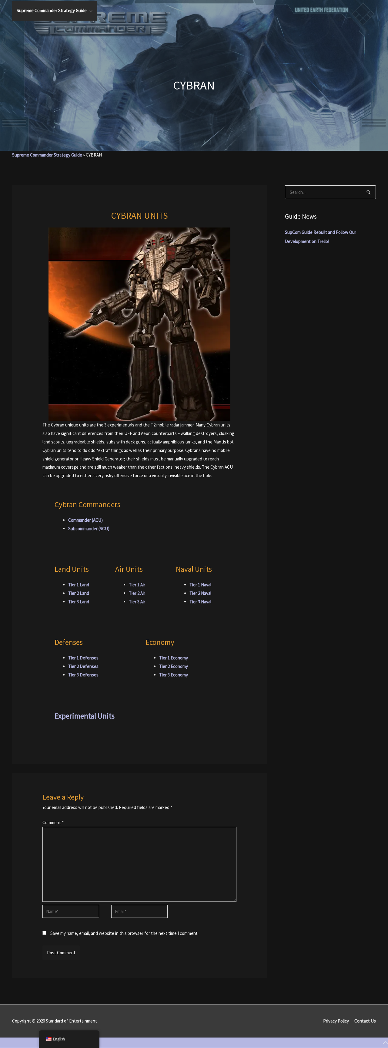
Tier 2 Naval (200, 593)
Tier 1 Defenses (83, 658)
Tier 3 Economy (173, 675)
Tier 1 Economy (173, 658)
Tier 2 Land (78, 593)
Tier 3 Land (78, 602)
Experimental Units (85, 716)
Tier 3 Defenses (83, 675)
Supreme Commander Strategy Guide (47, 155)
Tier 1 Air (137, 585)
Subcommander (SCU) (88, 528)
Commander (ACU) (85, 520)
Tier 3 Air (137, 602)
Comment (53, 822)
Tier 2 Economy (173, 666)
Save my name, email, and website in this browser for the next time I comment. (124, 933)
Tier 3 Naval (200, 602)
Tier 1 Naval (200, 585)
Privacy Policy (336, 1021)
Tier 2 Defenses (83, 666)
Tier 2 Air (137, 593)
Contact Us (365, 1021)
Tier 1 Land (78, 585)
